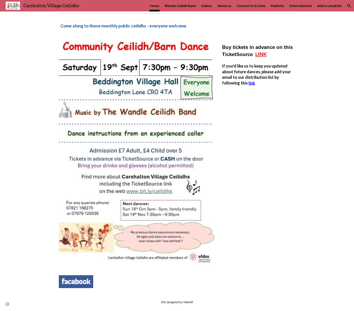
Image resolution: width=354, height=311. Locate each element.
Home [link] (154, 6)
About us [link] (224, 6)
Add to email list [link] (329, 6)
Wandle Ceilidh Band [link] (180, 6)
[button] (349, 6)
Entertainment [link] (300, 6)
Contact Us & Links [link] (251, 6)
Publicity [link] (277, 6)
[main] (177, 25)
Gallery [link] (206, 6)
